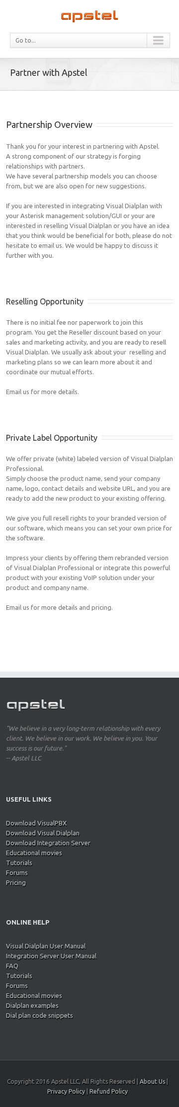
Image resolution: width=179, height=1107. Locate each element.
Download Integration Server (48, 842)
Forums (17, 872)
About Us (152, 1081)
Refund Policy (109, 1091)
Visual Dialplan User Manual (46, 945)
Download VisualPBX (36, 822)
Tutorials (19, 862)
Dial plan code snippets (39, 1015)
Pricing (16, 882)
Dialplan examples (32, 1005)
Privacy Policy (66, 1091)
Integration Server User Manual (51, 955)
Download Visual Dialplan (43, 832)
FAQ (12, 965)
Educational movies (34, 852)
